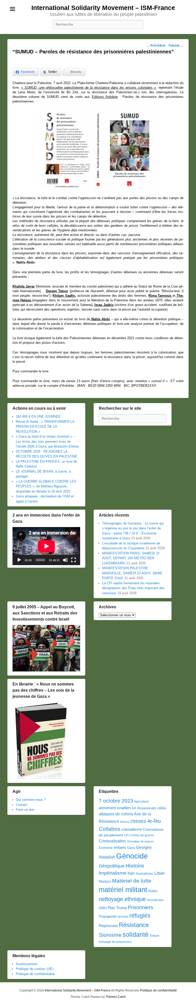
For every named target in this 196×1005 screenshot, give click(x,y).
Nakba (152, 891)
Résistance (134, 924)
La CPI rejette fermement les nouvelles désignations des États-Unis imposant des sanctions (133, 588)
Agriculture (141, 801)
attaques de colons (116, 814)
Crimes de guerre (142, 835)
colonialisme (131, 829)
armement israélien (115, 808)
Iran (131, 873)
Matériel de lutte (131, 881)
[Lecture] (19, 560)
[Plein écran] (73, 560)
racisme (122, 916)
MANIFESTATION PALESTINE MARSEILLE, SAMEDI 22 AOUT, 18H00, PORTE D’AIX (132, 573)
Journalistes (144, 873)
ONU (103, 908)
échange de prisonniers (115, 942)
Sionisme (110, 935)
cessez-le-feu (145, 821)
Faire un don (25, 810)
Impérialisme (113, 873)
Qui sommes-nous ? (31, 800)
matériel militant (123, 890)
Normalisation (155, 899)
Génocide (132, 856)
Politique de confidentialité (35, 974)
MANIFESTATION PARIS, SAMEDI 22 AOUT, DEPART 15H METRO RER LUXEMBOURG (131, 558)
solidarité (135, 934)
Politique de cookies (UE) (34, 969)
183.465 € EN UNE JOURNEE (38, 416)
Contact (21, 805)
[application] (46, 546)
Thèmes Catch (116, 997)
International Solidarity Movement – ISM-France (103, 7)
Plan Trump (117, 908)
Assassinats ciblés (151, 808)
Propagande (107, 916)
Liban (159, 873)
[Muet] (65, 560)
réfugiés (140, 915)
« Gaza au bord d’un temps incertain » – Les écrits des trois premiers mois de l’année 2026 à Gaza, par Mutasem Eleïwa (47, 441)
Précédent (155, 45)
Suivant (175, 45)
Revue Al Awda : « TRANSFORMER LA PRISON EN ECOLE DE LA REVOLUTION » (45, 426)
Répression (108, 926)
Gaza (131, 848)
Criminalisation (112, 841)
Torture (154, 936)
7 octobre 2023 (116, 801)
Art (134, 808)
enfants (120, 848)
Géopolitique (112, 866)
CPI (126, 835)
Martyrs (105, 881)
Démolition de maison (140, 841)
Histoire (135, 866)
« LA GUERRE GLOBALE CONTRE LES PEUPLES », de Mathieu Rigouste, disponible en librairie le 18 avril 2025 (46, 486)
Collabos (109, 829)
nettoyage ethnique (122, 899)
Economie (106, 848)
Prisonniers (140, 907)
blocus (124, 822)
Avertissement (26, 964)
